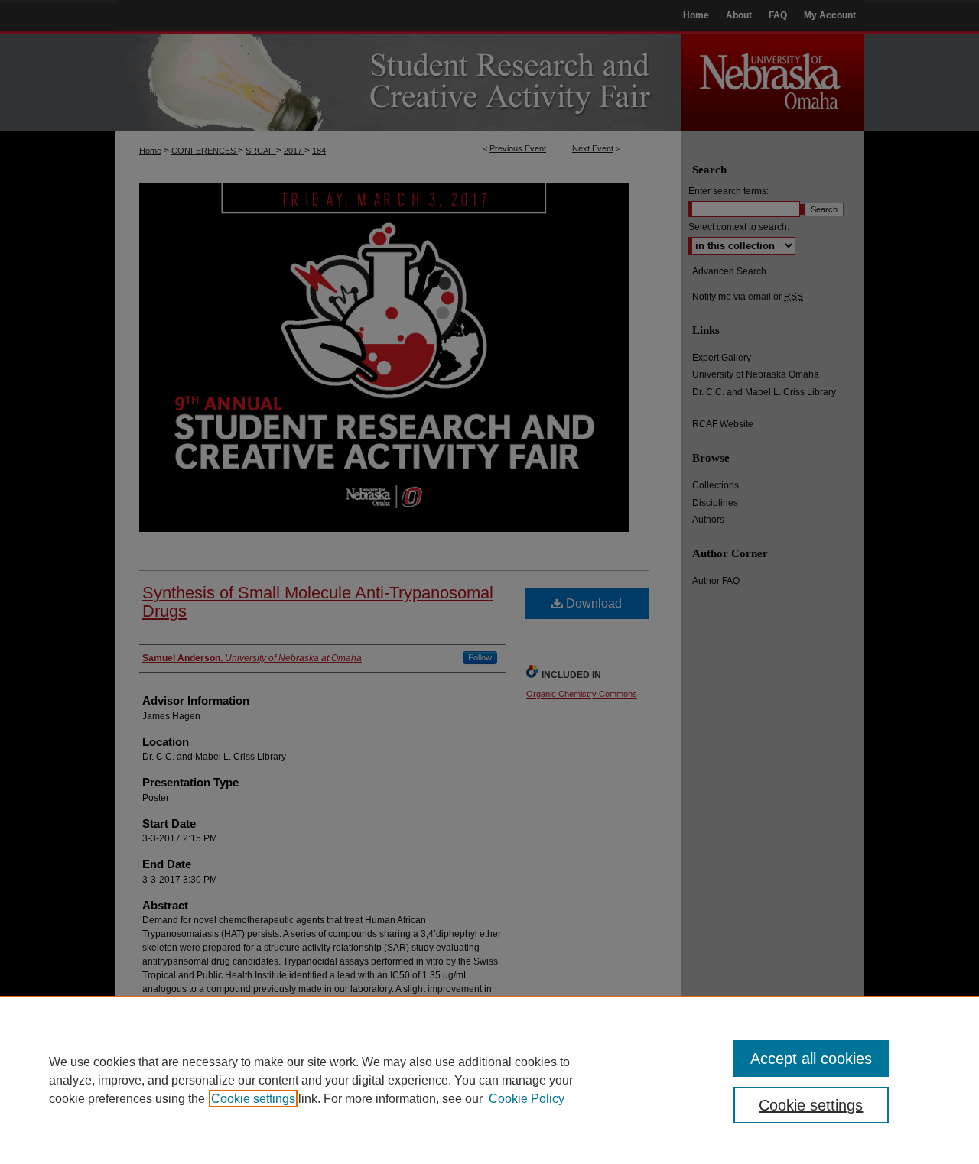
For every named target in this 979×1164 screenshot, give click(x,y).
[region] (489, 1080)
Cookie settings (253, 1098)
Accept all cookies (811, 1058)
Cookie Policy (526, 1098)
